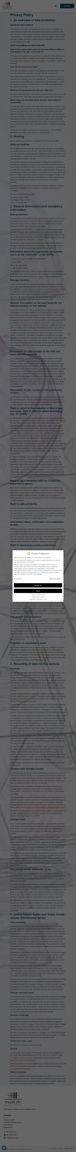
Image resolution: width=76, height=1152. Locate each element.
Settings (39, 574)
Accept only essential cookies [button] (38, 595)
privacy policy (44, 572)
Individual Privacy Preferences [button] (38, 597)
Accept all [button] (38, 585)
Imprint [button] (45, 599)
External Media (56, 579)
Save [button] (38, 591)
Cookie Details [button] (32, 599)
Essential (19, 579)
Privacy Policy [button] (40, 599)
